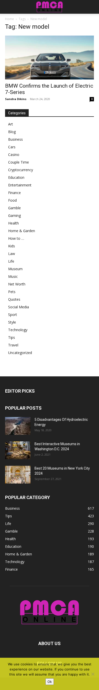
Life (11, 261)
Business (15, 139)
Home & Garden (21, 230)
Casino (13, 154)
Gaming (14, 215)
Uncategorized (20, 352)
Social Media (18, 306)
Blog (12, 131)
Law (11, 253)
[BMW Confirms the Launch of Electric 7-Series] (49, 57)
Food (12, 200)
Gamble (14, 207)
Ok (49, 682)
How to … (16, 238)
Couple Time (18, 162)
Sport (12, 314)
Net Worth (16, 284)
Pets (11, 291)
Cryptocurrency (20, 169)
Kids (11, 246)
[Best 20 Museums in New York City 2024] (17, 475)
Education (16, 177)
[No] (92, 674)
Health (13, 223)
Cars (11, 147)
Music (13, 276)
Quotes (14, 299)
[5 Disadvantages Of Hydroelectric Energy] (17, 426)
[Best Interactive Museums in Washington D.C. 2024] (17, 450)
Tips (11, 337)
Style (12, 322)
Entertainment (19, 185)
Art (10, 124)
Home (9, 19)
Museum (15, 268)
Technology (17, 329)
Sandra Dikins (15, 99)
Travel (13, 345)
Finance (14, 192)
